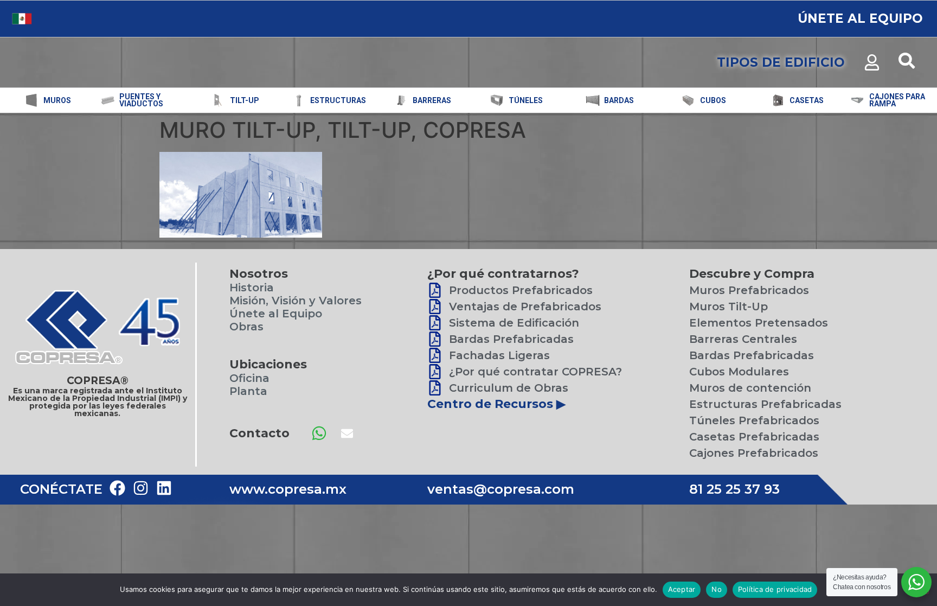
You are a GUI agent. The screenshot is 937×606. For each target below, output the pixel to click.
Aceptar (682, 589)
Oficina (249, 378)
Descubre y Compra (751, 273)
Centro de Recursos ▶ (496, 404)
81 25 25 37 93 (734, 489)
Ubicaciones (268, 364)
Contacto (259, 433)
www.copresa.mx (287, 489)
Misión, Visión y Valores (295, 300)
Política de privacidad (775, 589)
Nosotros (258, 273)
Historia (251, 287)
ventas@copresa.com (500, 489)
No (716, 589)
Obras (246, 326)
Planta (248, 391)
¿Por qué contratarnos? (503, 273)
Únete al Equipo (275, 313)
